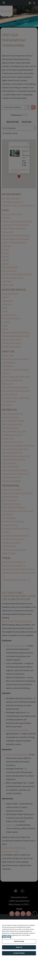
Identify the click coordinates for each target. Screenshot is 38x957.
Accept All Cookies (19, 953)
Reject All (19, 947)
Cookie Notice (7, 937)
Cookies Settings (19, 941)
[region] (19, 938)
